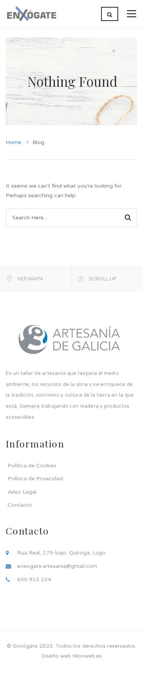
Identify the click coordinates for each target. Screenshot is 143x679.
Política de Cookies (32, 465)
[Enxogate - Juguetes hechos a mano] (31, 13)
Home (13, 142)
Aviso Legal (22, 492)
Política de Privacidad (35, 478)
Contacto (20, 505)
